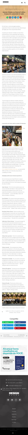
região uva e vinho (10, 311)
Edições (14, 408)
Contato (14, 422)
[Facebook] (8, 399)
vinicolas (18, 312)
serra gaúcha (17, 311)
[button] (22, 3)
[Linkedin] (19, 399)
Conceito (14, 411)
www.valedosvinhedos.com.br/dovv (10, 169)
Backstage (14, 419)
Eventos (14, 416)
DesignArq (14, 414)
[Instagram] (15, 399)
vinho (15, 312)
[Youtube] (12, 399)
